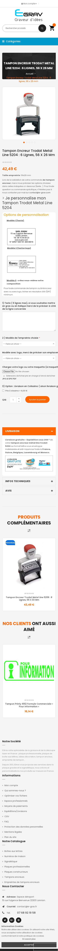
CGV (6, 816)
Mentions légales (13, 831)
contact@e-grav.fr (27, 906)
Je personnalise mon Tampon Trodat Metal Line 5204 (27, 202)
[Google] (11, 920)
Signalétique (10, 861)
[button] (23, 142)
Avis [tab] (8, 490)
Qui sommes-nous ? (15, 790)
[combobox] (24, 28)
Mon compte (11, 785)
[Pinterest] (18, 920)
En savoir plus (29, 939)
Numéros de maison (14, 856)
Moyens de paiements (16, 806)
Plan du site (10, 837)
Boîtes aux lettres (13, 851)
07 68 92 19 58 (26, 913)
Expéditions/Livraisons (15, 811)
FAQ (6, 821)
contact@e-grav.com (39, 192)
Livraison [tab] (12, 431)
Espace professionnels (16, 800)
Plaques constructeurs (16, 871)
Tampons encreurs (14, 877)
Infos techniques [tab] (17, 481)
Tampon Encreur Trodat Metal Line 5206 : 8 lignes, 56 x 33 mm (29, 598)
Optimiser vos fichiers (15, 795)
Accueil (29, 73)
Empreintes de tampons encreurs (21, 882)
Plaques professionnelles (17, 866)
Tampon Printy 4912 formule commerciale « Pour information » (29, 705)
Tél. (8, 912)
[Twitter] (5, 920)
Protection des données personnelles (23, 826)
